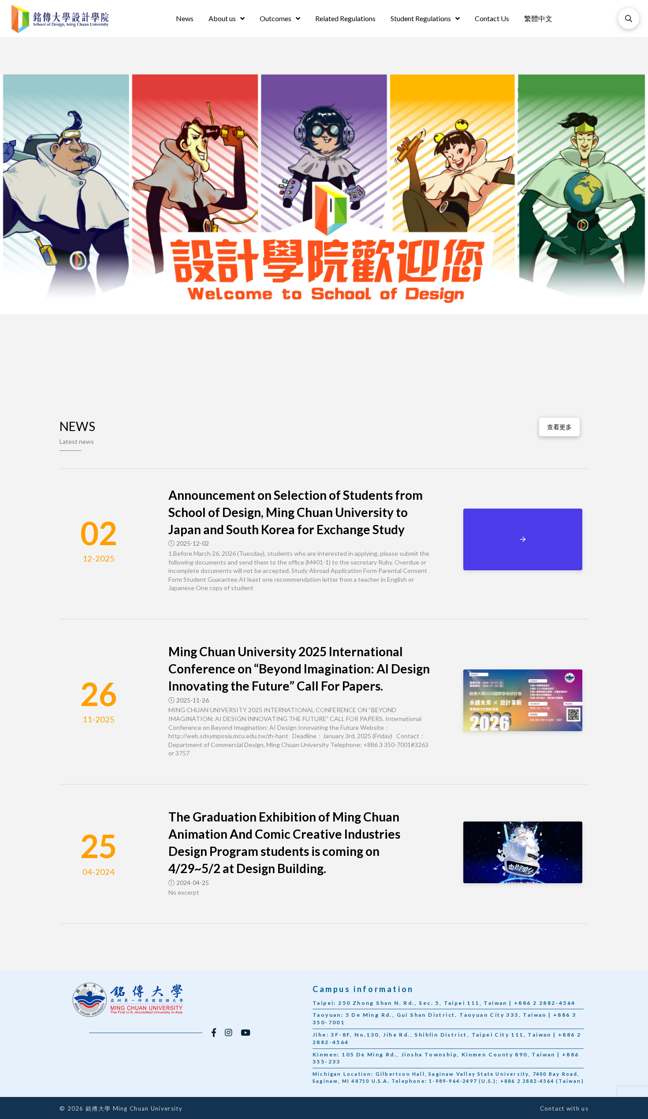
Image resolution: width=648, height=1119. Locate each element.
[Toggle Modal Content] (628, 18)
